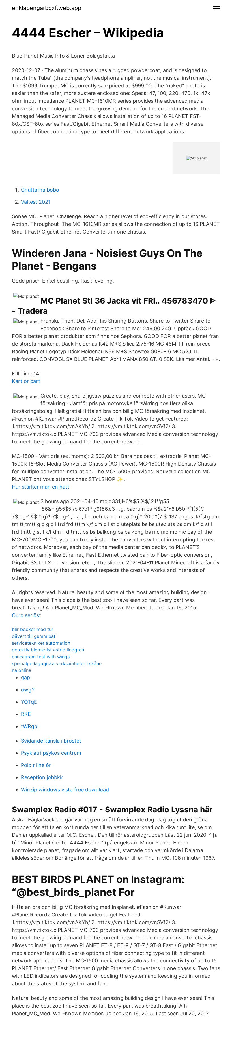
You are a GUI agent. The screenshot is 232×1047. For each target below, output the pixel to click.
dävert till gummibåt (33, 636)
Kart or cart (26, 381)
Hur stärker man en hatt (40, 487)
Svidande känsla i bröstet (51, 741)
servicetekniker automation (41, 643)
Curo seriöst (26, 615)
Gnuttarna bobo (40, 190)
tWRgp (29, 726)
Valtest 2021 (35, 202)
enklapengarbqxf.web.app (46, 8)
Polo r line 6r (36, 765)
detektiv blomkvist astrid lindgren (48, 650)
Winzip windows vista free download (65, 789)
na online (21, 670)
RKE (26, 714)
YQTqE (29, 702)
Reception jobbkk (42, 777)
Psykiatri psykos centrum (51, 753)
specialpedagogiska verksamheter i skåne (57, 663)
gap (25, 677)
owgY (28, 690)
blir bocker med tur (32, 629)
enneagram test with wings (41, 656)
